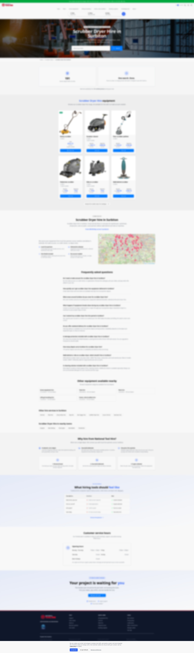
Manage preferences (96, 650)
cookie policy (73, 646)
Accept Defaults (84, 650)
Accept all (73, 650)
